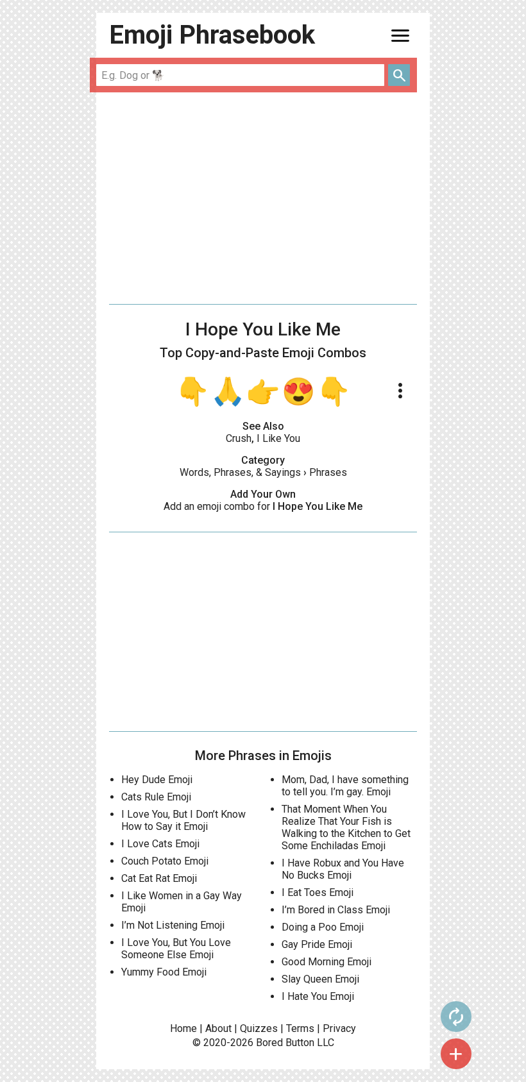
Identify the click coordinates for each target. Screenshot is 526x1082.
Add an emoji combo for (263, 506)
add (456, 1054)
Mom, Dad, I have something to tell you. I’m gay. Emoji (345, 785)
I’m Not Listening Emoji (173, 925)
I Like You (278, 438)
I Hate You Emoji (318, 996)
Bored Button (285, 1042)
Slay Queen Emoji (320, 979)
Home (183, 1028)
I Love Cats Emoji (160, 844)
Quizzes (259, 1028)
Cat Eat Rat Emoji (159, 878)
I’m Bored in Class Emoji (336, 910)
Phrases (328, 472)
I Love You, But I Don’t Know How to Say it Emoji (183, 820)
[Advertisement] (263, 198)
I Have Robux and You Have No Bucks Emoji (343, 869)
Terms (300, 1028)
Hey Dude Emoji (156, 779)
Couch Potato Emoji (164, 861)
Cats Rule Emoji (156, 797)
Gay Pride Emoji (317, 944)
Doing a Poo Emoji (323, 927)
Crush (238, 438)
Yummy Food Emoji (164, 972)
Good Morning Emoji (326, 962)
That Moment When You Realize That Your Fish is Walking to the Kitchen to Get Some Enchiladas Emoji (346, 827)
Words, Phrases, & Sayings (240, 472)
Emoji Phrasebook (212, 35)
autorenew (456, 1016)
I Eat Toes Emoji (317, 892)
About (218, 1028)
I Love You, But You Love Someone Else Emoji (176, 948)
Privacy (339, 1028)
